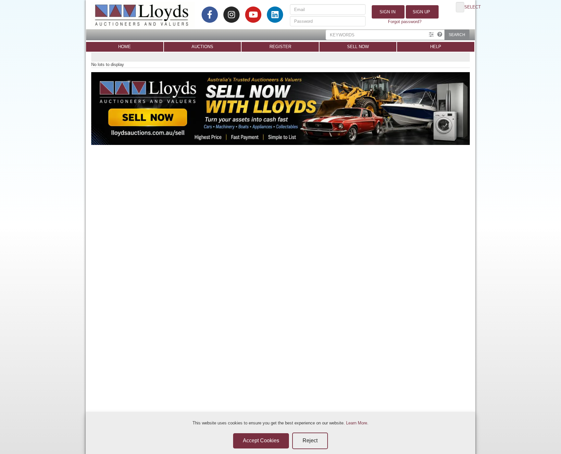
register (280, 46)
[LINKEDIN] (275, 14)
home (124, 46)
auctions (202, 46)
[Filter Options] (431, 34)
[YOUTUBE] (253, 14)
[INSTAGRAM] (231, 14)
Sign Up (420, 11)
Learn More (356, 423)
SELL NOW (358, 46)
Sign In (386, 11)
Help (435, 46)
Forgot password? (404, 21)
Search (457, 34)
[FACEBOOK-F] (210, 14)
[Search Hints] (439, 34)
